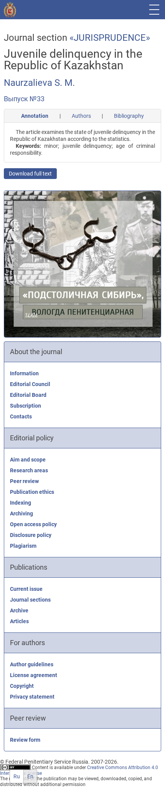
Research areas (29, 470)
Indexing (20, 503)
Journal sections (30, 600)
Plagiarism (23, 546)
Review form (25, 740)
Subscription (25, 406)
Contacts (21, 416)
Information (24, 373)
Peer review (24, 481)
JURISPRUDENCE (110, 37)
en (30, 776)
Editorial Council (30, 384)
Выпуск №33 (24, 99)
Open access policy (33, 524)
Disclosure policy (30, 535)
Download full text (30, 174)
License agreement (33, 675)
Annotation (34, 116)
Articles (19, 621)
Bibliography (129, 116)
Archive (19, 610)
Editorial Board (28, 395)
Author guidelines (31, 664)
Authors (81, 116)
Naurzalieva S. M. (39, 82)
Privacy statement (32, 697)
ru (16, 776)
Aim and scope (28, 460)
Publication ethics (32, 492)
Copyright (22, 686)
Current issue (26, 589)
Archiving (21, 513)
